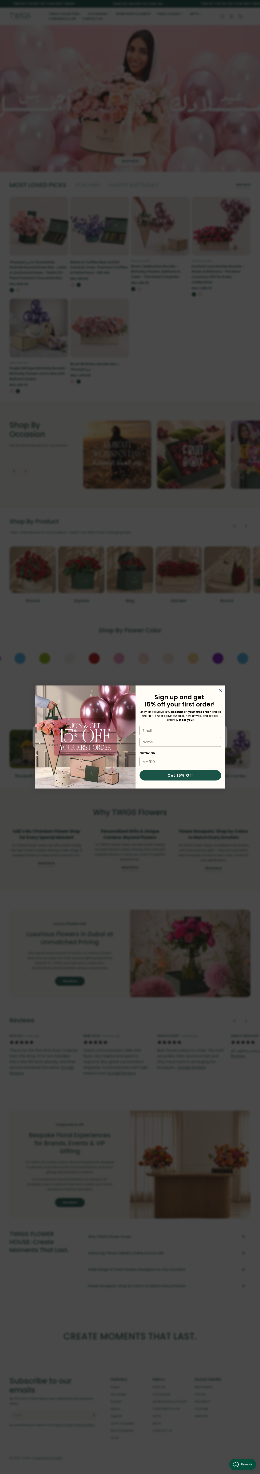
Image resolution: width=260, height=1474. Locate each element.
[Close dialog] (220, 690)
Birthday (147, 753)
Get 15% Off (180, 775)
